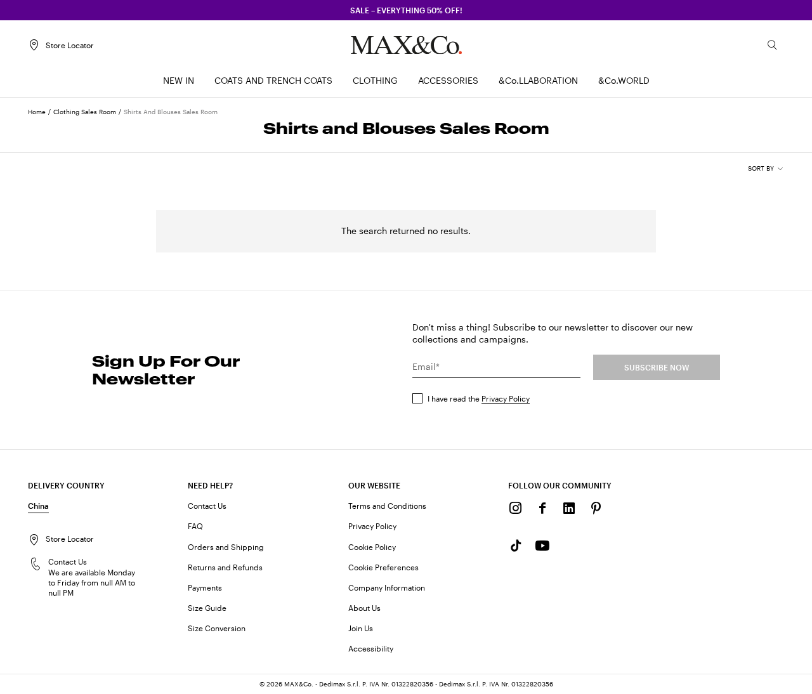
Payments (205, 587)
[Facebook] (542, 508)
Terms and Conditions (387, 505)
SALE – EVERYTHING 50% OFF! (406, 10)
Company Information (386, 587)
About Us (364, 607)
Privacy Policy (505, 398)
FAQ (195, 525)
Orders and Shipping (226, 546)
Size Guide (207, 607)
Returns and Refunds (225, 567)
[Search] (772, 45)
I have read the (479, 398)
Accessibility (370, 648)
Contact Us (207, 505)
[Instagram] (515, 508)
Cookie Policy (372, 546)
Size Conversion (217, 628)
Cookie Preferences (383, 567)
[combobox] (766, 168)
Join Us (360, 628)
